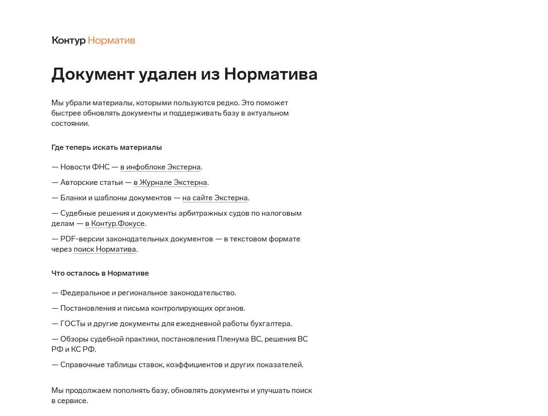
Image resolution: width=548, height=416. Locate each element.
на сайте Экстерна (215, 197)
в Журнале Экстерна (170, 182)
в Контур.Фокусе (115, 223)
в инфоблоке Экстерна (160, 167)
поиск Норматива (105, 249)
